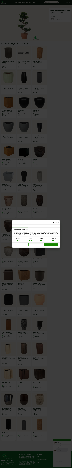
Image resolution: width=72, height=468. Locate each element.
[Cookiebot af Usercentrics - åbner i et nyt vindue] (54, 222)
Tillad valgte (36, 244)
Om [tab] (51, 225)
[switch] (30, 240)
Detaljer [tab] (36, 225)
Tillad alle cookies (51, 244)
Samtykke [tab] (20, 225)
